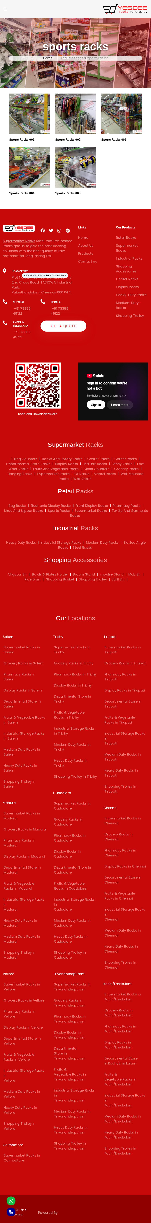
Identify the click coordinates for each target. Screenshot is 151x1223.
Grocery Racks (126, 469)
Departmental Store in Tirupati (122, 704)
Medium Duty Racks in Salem (22, 752)
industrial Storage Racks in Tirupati (124, 738)
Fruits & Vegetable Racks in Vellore (19, 1057)
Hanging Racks (20, 473)
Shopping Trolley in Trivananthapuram (70, 1146)
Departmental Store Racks (28, 464)
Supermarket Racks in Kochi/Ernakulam (122, 997)
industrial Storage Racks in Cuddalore (74, 904)
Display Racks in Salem (23, 690)
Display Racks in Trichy (73, 685)
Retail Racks (126, 237)
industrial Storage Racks (61, 542)
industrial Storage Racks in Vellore (24, 1075)
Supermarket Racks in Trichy (72, 649)
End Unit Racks (94, 464)
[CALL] (11, 1212)
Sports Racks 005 (67, 193)
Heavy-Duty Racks (131, 295)
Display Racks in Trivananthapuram (69, 1035)
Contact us (87, 261)
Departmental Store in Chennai (122, 880)
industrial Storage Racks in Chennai (124, 914)
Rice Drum (32, 579)
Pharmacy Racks (127, 505)
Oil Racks (81, 473)
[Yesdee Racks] (19, 228)
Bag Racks (17, 505)
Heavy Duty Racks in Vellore (20, 1110)
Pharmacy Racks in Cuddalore (70, 838)
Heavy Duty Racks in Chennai (121, 949)
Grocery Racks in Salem (23, 663)
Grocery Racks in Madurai (25, 829)
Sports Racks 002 (67, 139)
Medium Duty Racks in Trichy (72, 747)
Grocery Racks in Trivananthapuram (69, 1003)
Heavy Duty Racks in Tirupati (121, 773)
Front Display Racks (92, 505)
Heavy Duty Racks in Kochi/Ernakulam (121, 1135)
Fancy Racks (121, 464)
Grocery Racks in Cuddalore (68, 822)
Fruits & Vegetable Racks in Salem (24, 720)
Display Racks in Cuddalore (67, 854)
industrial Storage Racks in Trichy (74, 731)
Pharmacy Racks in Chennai (120, 853)
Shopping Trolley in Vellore (19, 1126)
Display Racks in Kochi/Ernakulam (118, 1045)
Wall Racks (81, 478)
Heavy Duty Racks (21, 542)
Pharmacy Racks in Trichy (75, 674)
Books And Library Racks (61, 459)
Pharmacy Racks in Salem (19, 677)
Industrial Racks (129, 258)
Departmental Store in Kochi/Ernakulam (121, 1061)
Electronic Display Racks (51, 505)
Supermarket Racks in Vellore (22, 987)
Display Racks (127, 287)
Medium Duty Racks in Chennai (122, 933)
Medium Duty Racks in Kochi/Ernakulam (122, 1119)
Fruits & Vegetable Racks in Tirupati (119, 720)
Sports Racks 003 (114, 139)
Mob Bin (134, 574)
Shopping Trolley (130, 315)
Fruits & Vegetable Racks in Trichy (69, 715)
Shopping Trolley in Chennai (120, 965)
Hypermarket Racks (53, 473)
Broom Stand (84, 574)
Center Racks (127, 279)
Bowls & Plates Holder (50, 574)
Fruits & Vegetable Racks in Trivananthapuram (70, 1074)
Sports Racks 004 (21, 193)
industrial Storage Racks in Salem (24, 736)
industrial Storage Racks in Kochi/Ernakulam (124, 1100)
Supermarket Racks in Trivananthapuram (72, 987)
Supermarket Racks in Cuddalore (72, 806)
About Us (85, 245)
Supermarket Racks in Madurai (22, 816)
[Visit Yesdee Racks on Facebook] (43, 231)
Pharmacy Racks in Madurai (19, 843)
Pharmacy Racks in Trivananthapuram (70, 1019)
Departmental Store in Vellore (22, 1041)
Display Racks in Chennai (125, 866)
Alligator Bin (17, 574)
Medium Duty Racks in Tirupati (122, 757)
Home (48, 58)
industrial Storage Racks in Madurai (24, 904)
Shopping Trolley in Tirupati (120, 789)
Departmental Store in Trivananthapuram (69, 1053)
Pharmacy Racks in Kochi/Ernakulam (120, 1029)
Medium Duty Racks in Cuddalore (72, 923)
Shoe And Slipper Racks (23, 510)
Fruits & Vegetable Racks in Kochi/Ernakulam (120, 1079)
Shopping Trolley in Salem (19, 784)
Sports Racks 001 (21, 139)
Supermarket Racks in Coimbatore (22, 1158)
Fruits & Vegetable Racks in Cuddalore (70, 886)
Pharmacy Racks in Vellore (19, 1014)
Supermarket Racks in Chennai (122, 821)
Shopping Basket (60, 579)
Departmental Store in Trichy (72, 699)
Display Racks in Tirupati (124, 690)
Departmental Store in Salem (22, 704)
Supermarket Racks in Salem (22, 649)
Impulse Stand (112, 574)
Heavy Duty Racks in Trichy (70, 763)
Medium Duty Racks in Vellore (22, 1094)
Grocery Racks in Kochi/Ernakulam (118, 1013)
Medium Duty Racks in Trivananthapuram (72, 1114)
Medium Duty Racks (102, 542)
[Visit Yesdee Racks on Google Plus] (68, 231)
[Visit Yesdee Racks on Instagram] (59, 231)
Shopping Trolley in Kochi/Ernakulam (120, 1151)
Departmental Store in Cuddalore (72, 870)
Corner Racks (125, 459)
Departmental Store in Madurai (22, 870)
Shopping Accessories (126, 269)
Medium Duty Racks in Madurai (22, 939)
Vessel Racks (104, 473)
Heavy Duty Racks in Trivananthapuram (70, 1130)
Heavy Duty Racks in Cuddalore (70, 939)
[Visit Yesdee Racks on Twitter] (51, 231)
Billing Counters (24, 459)
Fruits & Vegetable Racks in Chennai (119, 896)
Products (85, 253)
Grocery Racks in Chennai (118, 837)
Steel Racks (82, 547)
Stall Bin (118, 579)
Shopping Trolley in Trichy (75, 776)
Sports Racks (59, 510)
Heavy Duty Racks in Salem (20, 768)
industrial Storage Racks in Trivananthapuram (74, 1095)
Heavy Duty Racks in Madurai (20, 923)
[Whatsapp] (11, 1200)
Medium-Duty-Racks (128, 305)
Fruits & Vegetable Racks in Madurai (19, 886)
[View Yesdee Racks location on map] (38, 281)
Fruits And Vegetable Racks (55, 469)
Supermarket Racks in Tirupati (122, 649)
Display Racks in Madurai (24, 856)
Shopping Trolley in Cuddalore (70, 955)
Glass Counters (96, 469)
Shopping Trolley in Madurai (19, 955)
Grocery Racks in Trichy (73, 663)
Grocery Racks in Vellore (24, 1000)
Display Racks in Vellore (23, 1027)
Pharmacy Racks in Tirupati (120, 677)
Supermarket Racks (127, 248)
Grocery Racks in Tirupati (125, 663)
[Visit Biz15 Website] (68, 1213)
